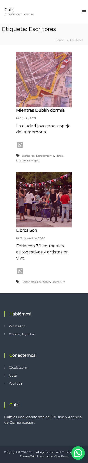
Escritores (28, 155)
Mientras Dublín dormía (40, 110)
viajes (35, 160)
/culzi (13, 375)
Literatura (23, 160)
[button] (78, 453)
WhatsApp (17, 326)
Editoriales (29, 281)
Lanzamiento (45, 155)
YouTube (16, 383)
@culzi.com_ (19, 368)
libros (59, 155)
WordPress (61, 456)
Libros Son (26, 230)
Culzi (10, 9)
